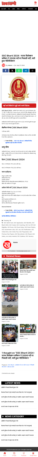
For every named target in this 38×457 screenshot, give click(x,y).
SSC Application (18, 222)
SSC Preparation (24, 232)
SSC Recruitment (20, 234)
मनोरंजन (24, 9)
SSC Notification (26, 229)
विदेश (18, 9)
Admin (10, 65)
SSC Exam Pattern (30, 227)
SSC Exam (11, 227)
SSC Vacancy (29, 236)
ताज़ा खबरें (3, 9)
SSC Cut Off (29, 225)
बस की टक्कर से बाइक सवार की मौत (9, 343)
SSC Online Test (14, 232)
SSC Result (28, 234)
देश (9, 9)
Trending (6, 220)
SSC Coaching (21, 225)
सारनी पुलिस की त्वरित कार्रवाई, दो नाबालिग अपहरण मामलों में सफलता (17, 397)
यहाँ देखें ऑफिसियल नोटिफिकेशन (9, 216)
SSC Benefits (27, 222)
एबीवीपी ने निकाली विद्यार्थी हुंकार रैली (9, 279)
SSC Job (18, 229)
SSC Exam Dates (19, 227)
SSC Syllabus (21, 236)
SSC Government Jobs (8, 229)
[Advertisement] (19, 31)
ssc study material (11, 236)
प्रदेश (13, 9)
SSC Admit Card (8, 222)
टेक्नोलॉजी (30, 9)
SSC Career (12, 225)
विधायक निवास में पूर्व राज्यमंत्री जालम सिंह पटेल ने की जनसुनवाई (16, 392)
